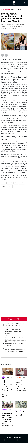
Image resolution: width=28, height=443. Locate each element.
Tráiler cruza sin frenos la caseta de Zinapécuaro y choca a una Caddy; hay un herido (14, 343)
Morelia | (19, 377)
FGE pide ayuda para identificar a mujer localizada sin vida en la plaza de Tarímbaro (15, 337)
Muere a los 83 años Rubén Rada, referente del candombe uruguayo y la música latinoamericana (7, 419)
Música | (5, 410)
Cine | (4, 377)
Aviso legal (9, 437)
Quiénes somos (17, 437)
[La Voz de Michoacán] (14, 2)
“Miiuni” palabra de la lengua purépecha (21, 414)
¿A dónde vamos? (5, 9)
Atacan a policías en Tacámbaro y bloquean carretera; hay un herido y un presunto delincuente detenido (14, 349)
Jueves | (18, 410)
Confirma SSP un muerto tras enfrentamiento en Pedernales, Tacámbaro (13, 331)
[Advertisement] (14, 250)
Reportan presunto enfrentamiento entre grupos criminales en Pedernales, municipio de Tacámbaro (15, 325)
